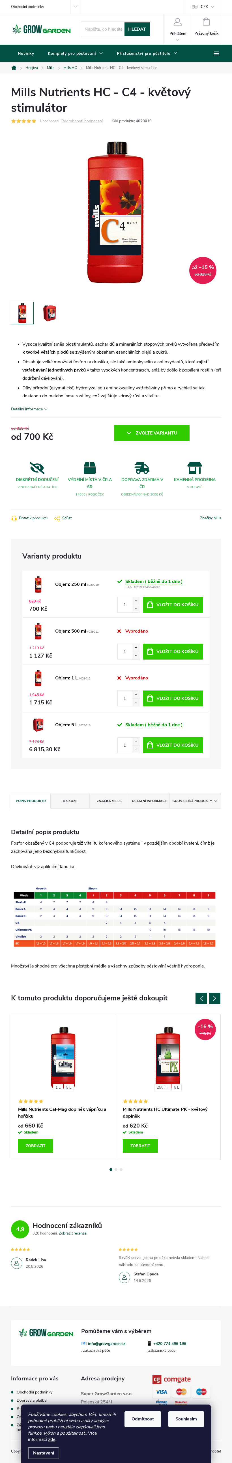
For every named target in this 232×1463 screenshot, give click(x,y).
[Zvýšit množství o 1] (136, 601)
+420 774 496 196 (169, 1343)
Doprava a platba (31, 1400)
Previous (201, 998)
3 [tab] (121, 1169)
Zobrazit (36, 1146)
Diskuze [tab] (70, 801)
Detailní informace (27, 409)
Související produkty (192, 801)
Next (214, 998)
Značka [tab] (109, 801)
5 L (68, 1087)
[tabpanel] (63, 1087)
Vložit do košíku (177, 605)
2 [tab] (116, 1169)
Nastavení (43, 1453)
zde (51, 1439)
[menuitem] (26, 53)
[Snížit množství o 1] (136, 608)
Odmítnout (143, 1419)
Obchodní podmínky (27, 6)
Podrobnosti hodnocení (82, 121)
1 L (58, 1087)
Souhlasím (186, 1419)
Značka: (210, 518)
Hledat (137, 29)
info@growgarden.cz (106, 1343)
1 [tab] (110, 1169)
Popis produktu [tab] (31, 801)
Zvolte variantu (156, 433)
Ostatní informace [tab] (149, 801)
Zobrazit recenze (73, 1233)
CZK (204, 6)
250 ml (162, 1087)
